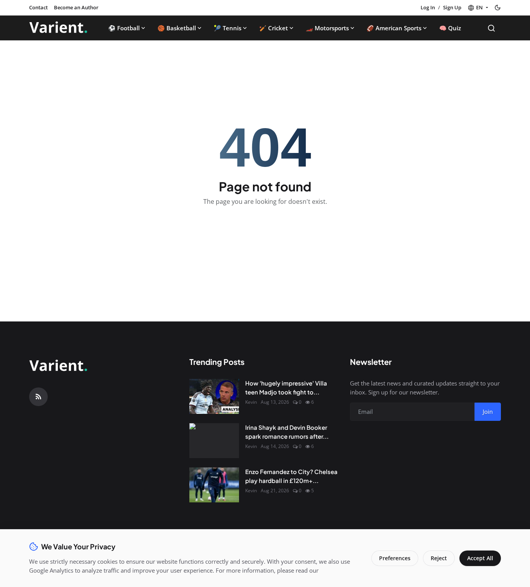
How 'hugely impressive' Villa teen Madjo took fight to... (286, 387)
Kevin (251, 402)
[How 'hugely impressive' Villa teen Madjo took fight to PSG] (214, 396)
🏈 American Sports (394, 28)
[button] (478, 8)
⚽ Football (124, 28)
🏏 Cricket (273, 28)
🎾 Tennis (227, 28)
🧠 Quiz (450, 28)
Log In (428, 7)
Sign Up (452, 7)
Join (488, 411)
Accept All (480, 558)
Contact (38, 7)
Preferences (394, 558)
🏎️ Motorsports (327, 28)
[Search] (491, 28)
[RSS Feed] (38, 396)
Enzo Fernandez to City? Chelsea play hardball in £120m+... (291, 476)
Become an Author (76, 7)
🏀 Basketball (177, 28)
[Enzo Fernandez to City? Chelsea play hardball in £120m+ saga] (214, 484)
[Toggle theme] (497, 7)
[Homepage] (58, 28)
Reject (439, 558)
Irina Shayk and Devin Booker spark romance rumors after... (287, 432)
